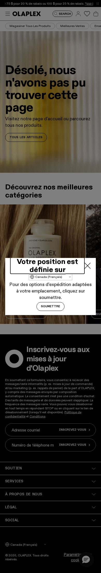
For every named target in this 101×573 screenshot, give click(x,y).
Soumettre (50, 306)
